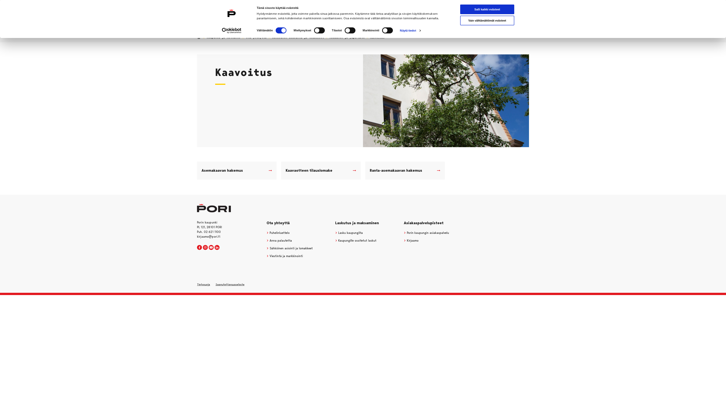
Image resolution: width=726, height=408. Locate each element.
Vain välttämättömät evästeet (487, 20)
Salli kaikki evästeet (487, 9)
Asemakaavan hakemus (222, 170)
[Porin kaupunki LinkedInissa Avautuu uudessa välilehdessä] (217, 247)
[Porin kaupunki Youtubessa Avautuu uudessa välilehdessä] (211, 247)
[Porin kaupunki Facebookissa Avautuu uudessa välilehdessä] (199, 247)
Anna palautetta (280, 240)
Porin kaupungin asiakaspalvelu (427, 233)
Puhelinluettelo (279, 233)
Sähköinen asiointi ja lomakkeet (291, 248)
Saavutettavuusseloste (230, 284)
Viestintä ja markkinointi (286, 256)
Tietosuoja (203, 284)
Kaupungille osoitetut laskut (356, 240)
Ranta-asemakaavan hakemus (396, 170)
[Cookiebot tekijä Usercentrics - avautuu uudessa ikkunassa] (231, 30)
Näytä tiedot (408, 30)
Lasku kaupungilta (350, 233)
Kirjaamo (412, 240)
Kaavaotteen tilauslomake (309, 170)
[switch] (319, 30)
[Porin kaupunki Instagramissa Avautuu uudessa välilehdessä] (205, 247)
